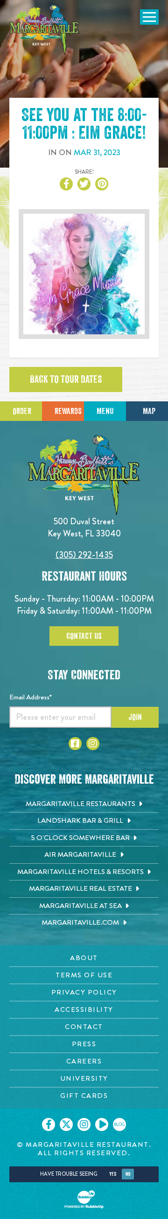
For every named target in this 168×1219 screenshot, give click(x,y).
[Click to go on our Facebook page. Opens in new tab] (48, 1124)
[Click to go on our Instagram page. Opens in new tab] (84, 1124)
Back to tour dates (66, 379)
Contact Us (84, 636)
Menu (105, 411)
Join (135, 717)
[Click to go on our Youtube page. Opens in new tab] (101, 1124)
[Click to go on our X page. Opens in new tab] (66, 1124)
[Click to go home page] (44, 30)
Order (22, 411)
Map (149, 411)
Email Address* (30, 697)
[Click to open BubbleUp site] (84, 1199)
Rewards (68, 411)
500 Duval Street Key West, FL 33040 (84, 527)
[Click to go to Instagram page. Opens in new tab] (92, 743)
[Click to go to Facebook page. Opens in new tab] (75, 743)
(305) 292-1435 (84, 555)
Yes (112, 1174)
